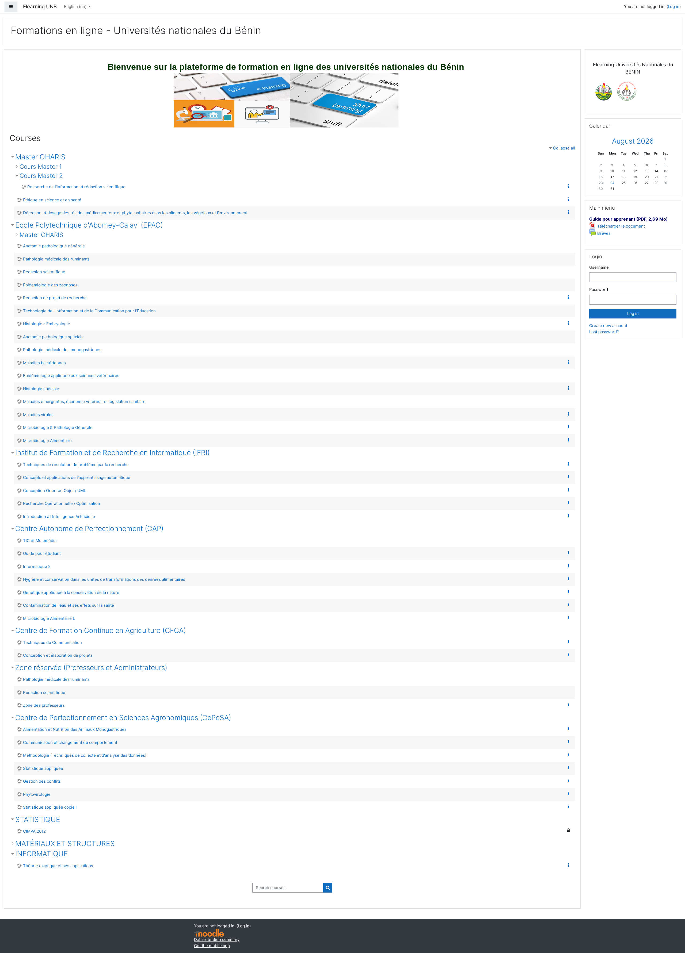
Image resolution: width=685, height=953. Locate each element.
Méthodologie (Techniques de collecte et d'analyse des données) (84, 755)
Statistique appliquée (43, 768)
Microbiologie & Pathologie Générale (58, 427)
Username (599, 267)
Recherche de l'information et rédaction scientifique (76, 186)
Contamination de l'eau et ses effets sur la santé (68, 605)
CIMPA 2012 (34, 831)
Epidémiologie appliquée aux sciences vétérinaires (71, 375)
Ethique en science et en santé (52, 199)
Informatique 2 (37, 566)
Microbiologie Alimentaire (47, 440)
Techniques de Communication (52, 642)
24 (612, 183)
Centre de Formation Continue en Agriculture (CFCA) (100, 630)
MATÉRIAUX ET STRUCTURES (65, 843)
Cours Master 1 (41, 166)
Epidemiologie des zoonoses (50, 284)
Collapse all (564, 148)
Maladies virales (38, 414)
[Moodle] (209, 933)
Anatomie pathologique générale (54, 245)
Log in (673, 6)
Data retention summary (216, 939)
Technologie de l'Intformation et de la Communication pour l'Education (89, 310)
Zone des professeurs (44, 705)
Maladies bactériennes (44, 362)
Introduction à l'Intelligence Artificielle (59, 516)
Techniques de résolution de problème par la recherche (76, 464)
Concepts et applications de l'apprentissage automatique (76, 477)
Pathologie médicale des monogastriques (62, 349)
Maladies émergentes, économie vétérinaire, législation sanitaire (84, 401)
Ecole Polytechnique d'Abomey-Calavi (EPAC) (89, 225)
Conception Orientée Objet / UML (54, 490)
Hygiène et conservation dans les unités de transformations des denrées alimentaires (104, 579)
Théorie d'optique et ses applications (58, 865)
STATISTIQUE (37, 819)
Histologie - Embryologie (46, 323)
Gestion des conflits (42, 781)
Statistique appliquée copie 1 (50, 807)
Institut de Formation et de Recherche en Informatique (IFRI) (112, 452)
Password (598, 289)
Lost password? (604, 331)
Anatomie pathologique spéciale (53, 336)
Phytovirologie (37, 794)
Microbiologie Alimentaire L (49, 618)
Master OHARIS (40, 157)
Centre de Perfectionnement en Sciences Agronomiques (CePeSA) (123, 717)
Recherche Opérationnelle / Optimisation (61, 503)
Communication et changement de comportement (70, 742)
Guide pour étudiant (42, 553)
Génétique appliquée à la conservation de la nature (71, 592)
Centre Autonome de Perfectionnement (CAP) (89, 528)
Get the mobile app (212, 945)
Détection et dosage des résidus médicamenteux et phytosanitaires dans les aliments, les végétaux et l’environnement (135, 212)
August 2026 (633, 141)
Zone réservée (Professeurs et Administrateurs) (91, 667)
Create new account (608, 325)
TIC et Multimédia (39, 540)
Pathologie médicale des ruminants (56, 259)
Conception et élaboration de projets (58, 655)
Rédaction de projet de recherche (55, 297)
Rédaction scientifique (44, 271)
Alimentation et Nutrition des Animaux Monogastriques (75, 729)
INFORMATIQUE (41, 854)
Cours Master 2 (41, 175)
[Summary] (569, 186)
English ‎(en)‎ (75, 6)
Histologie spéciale (41, 388)
